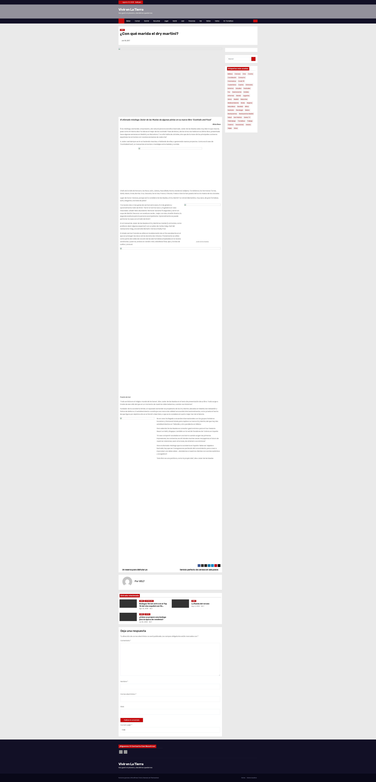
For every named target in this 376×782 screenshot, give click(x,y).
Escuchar (156, 21)
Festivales (247, 88)
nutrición (231, 110)
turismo (230, 125)
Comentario (125, 640)
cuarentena (232, 85)
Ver (200, 21)
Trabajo (249, 121)
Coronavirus (232, 81)
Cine (244, 74)
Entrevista (249, 85)
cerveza (237, 74)
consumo (241, 78)
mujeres (249, 103)
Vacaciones (240, 125)
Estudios (238, 88)
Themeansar (155, 778)
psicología (239, 110)
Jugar (166, 21)
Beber (128, 21)
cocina (250, 74)
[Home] (121, 21)
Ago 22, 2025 (143, 609)
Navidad (240, 106)
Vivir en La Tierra (130, 10)
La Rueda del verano (200, 604)
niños (247, 106)
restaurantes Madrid (246, 114)
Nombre (124, 681)
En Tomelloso (228, 21)
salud (229, 117)
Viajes (230, 128)
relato (247, 110)
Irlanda (238, 96)
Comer (137, 21)
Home (243, 778)
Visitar (208, 21)
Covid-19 (241, 81)
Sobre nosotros (252, 778)
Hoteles (246, 92)
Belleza (230, 74)
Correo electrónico (128, 694)
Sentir (175, 21)
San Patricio (238, 117)
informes (231, 96)
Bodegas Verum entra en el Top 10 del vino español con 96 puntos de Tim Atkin (153, 606)
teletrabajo (232, 121)
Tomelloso (241, 121)
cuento (241, 85)
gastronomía (236, 92)
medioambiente (233, 103)
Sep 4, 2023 (195, 606)
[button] (251, 21)
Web (122, 707)
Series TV (247, 117)
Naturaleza (231, 106)
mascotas (244, 99)
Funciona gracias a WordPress (128, 778)
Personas (192, 21)
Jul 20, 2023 (143, 622)
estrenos (231, 88)
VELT (142, 581)
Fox (229, 92)
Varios (217, 21)
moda (243, 103)
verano (248, 125)
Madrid (236, 99)
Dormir (146, 21)
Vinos (236, 128)
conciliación (232, 78)
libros (230, 99)
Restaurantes (232, 114)
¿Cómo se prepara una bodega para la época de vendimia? (152, 618)
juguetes (246, 96)
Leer (182, 21)
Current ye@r (126, 725)
